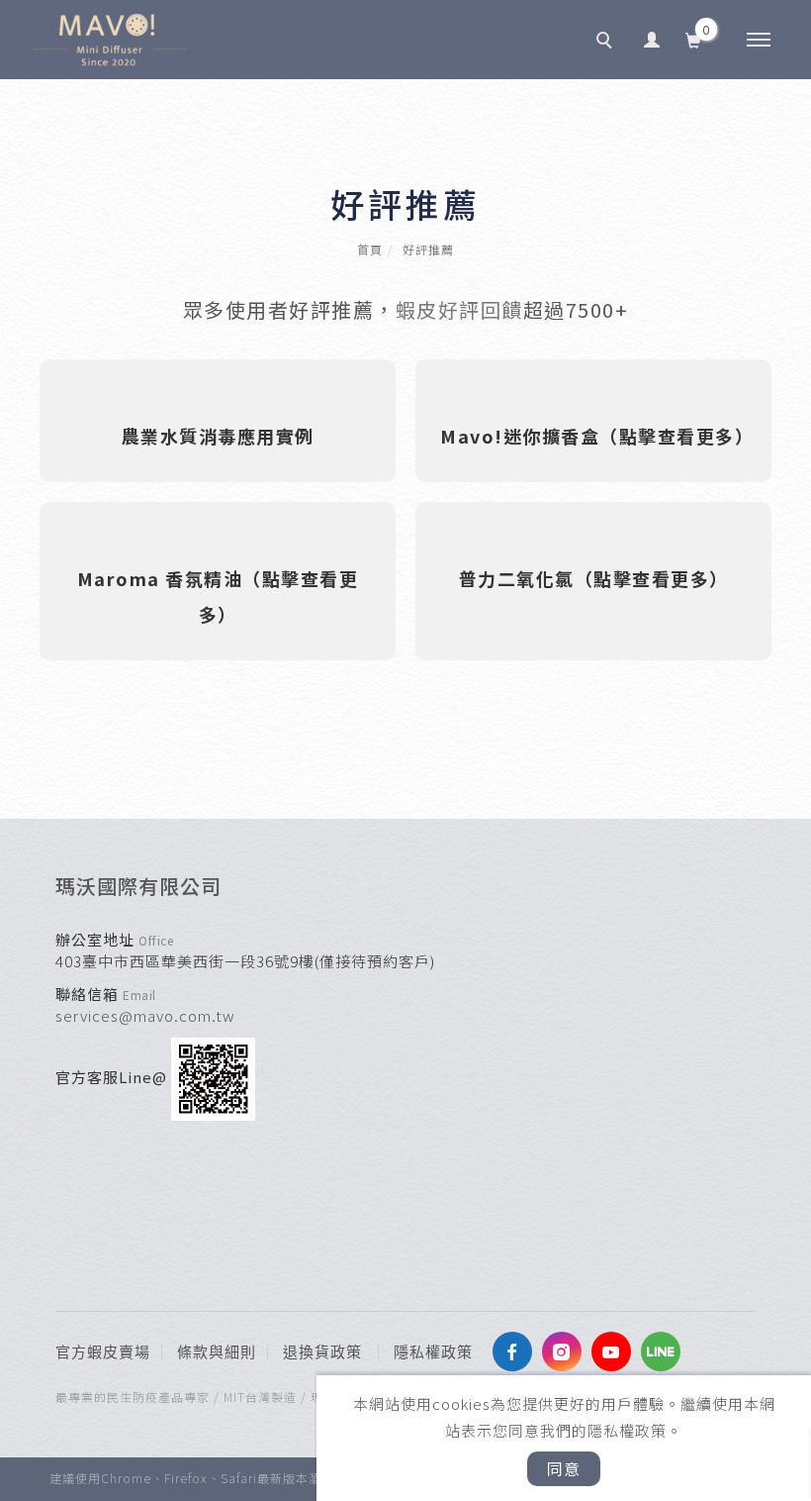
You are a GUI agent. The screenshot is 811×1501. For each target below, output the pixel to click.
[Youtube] (616, 1351)
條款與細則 (216, 1352)
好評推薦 (428, 249)
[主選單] (758, 40)
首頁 (370, 249)
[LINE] (665, 1351)
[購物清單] (693, 39)
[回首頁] (110, 39)
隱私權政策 (433, 1352)
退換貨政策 (322, 1352)
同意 (564, 1468)
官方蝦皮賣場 (102, 1352)
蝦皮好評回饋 (459, 309)
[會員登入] (652, 38)
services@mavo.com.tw (145, 1015)
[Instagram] (566, 1351)
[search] (607, 42)
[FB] (517, 1351)
